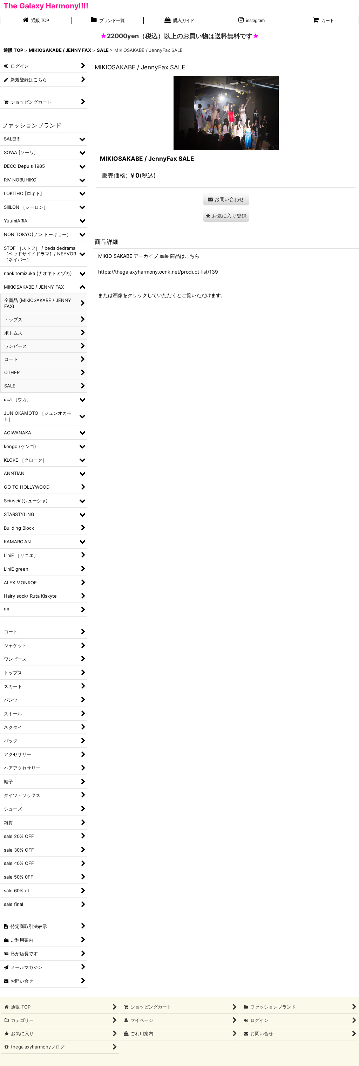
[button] (226, 215)
